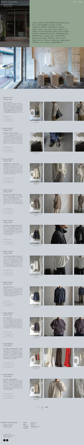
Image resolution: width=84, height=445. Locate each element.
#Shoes (11, 147)
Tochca (46, 40)
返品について (33, 425)
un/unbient (54, 40)
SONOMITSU (60, 36)
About (25, 422)
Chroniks (52, 25)
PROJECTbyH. (37, 36)
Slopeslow (51, 38)
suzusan (43, 38)
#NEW (4, 116)
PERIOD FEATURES (47, 33)
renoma (46, 36)
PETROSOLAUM (62, 33)
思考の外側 (55, 42)
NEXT (46, 407)
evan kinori (48, 29)
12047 (34, 23)
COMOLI (44, 27)
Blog (24, 424)
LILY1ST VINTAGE (45, 31)
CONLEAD (36, 27)
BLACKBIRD (43, 25)
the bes (40, 40)
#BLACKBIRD (8, 208)
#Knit (12, 393)
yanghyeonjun (65, 40)
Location (25, 426)
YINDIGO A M (37, 42)
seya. (52, 36)
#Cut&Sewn (10, 270)
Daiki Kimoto (53, 27)
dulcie (40, 29)
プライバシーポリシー (34, 427)
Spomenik (35, 38)
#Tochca (7, 116)
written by (47, 42)
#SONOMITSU (8, 147)
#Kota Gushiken (8, 362)
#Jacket (11, 208)
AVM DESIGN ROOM (52, 23)
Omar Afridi (57, 31)
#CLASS (7, 301)
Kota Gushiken (58, 29)
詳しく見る (8, 119)
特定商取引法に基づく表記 (35, 426)
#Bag (9, 116)
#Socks (12, 362)
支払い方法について (34, 422)
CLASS (58, 25)
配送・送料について (34, 423)
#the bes (7, 270)
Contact (25, 428)
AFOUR (41, 23)
